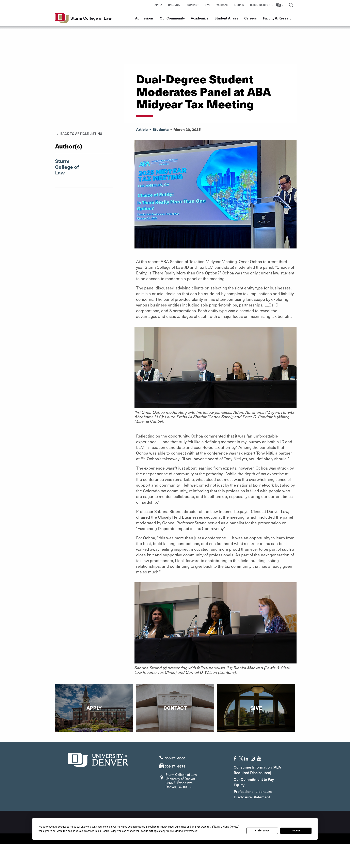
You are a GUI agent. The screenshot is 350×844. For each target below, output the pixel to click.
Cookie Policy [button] (109, 831)
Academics (199, 18)
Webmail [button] (222, 4)
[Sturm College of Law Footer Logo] (98, 759)
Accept (296, 830)
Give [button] (207, 4)
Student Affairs (226, 18)
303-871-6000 (175, 758)
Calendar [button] (174, 4)
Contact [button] (192, 4)
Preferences (262, 830)
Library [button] (239, 4)
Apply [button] (158, 4)
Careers (250, 18)
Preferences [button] (190, 831)
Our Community (172, 18)
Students (161, 129)
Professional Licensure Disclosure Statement (253, 794)
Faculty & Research (278, 18)
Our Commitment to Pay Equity (254, 782)
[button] (261, 5)
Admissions (144, 18)
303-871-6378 (175, 766)
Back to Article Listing (81, 133)
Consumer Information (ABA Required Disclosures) (257, 769)
